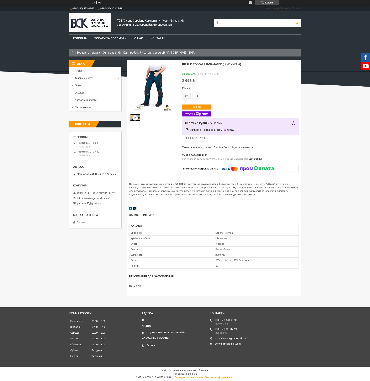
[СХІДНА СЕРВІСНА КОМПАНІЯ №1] (90, 22)
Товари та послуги (109, 38)
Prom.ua (203, 370)
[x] (134, 209)
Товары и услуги (84, 78)
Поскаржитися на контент (189, 377)
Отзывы (79, 92)
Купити (197, 106)
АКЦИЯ (79, 70)
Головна (80, 38)
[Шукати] (297, 23)
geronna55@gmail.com (90, 203)
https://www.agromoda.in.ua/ (93, 198)
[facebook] (130, 209)
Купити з (190, 113)
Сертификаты (83, 107)
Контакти (158, 38)
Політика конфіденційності (219, 377)
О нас (138, 38)
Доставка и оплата (86, 100)
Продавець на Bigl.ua (185, 374)
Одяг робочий (112, 52)
